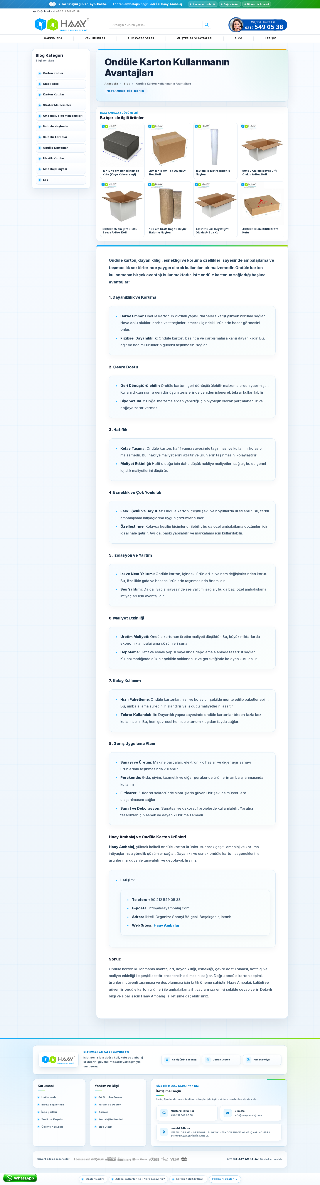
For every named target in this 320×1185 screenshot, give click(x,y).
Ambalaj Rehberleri (110, 1119)
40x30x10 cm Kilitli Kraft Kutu (260, 230)
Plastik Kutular (53, 158)
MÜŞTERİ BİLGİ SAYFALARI (194, 38)
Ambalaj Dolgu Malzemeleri (63, 115)
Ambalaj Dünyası (55, 169)
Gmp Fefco (51, 83)
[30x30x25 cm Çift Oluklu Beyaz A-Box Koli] (122, 203)
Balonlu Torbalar (55, 137)
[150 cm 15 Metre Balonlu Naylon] (215, 145)
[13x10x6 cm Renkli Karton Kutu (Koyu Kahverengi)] (122, 145)
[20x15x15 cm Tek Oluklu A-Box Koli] (169, 145)
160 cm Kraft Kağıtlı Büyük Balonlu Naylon (167, 230)
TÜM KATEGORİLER (141, 38)
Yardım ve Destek (109, 1104)
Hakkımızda (48, 1097)
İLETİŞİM (270, 38)
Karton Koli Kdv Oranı (190, 1178)
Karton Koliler (53, 73)
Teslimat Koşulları (52, 1119)
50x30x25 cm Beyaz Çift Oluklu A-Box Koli (259, 172)
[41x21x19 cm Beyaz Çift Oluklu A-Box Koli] (215, 203)
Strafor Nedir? (95, 1178)
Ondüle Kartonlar (55, 147)
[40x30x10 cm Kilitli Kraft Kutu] (262, 203)
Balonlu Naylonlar (56, 126)
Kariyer (103, 1111)
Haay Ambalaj (166, 925)
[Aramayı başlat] (206, 24)
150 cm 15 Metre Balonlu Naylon (213, 172)
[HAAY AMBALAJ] (59, 1060)
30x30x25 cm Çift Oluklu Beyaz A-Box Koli (120, 230)
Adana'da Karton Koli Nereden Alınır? (140, 1178)
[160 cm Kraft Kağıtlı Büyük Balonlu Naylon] (169, 203)
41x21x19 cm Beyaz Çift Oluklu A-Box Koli (212, 230)
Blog (127, 83)
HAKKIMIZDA (53, 38)
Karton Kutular (53, 94)
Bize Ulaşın (105, 1126)
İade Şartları (49, 1111)
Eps (45, 179)
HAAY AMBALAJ (247, 1159)
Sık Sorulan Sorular (110, 1097)
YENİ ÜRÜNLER (95, 38)
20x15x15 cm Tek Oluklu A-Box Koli (168, 172)
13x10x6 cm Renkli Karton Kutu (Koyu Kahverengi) (121, 172)
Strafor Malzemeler (57, 105)
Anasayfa (111, 83)
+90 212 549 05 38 (68, 11)
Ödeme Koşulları (52, 1126)
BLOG (238, 38)
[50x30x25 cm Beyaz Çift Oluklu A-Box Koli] (262, 145)
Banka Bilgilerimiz (52, 1104)
